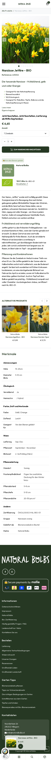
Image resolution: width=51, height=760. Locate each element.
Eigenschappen (8, 110)
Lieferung (6, 646)
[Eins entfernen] (4, 141)
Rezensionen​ (7, 663)
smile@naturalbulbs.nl (16, 732)
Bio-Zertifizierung (9, 619)
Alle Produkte (7, 11)
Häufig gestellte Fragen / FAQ (14, 624)
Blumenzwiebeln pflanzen (12, 686)
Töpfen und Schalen (10, 703)
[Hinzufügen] (11, 141)
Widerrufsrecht (8, 655)
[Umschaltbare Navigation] (4, 4)
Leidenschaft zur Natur (12, 628)
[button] (4, 40)
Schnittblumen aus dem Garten (14, 698)
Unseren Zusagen (9, 659)
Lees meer (6, 107)
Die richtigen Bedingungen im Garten (17, 694)
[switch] (5, 756)
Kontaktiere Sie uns (9, 632)
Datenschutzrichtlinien (11, 606)
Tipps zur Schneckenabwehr (13, 690)
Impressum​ (6, 611)
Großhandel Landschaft (11, 672)
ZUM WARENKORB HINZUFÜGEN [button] (27, 149)
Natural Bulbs (7, 615)
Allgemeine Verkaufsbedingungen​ (16, 650)
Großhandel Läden (9, 668)
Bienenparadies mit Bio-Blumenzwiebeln (18, 707)
